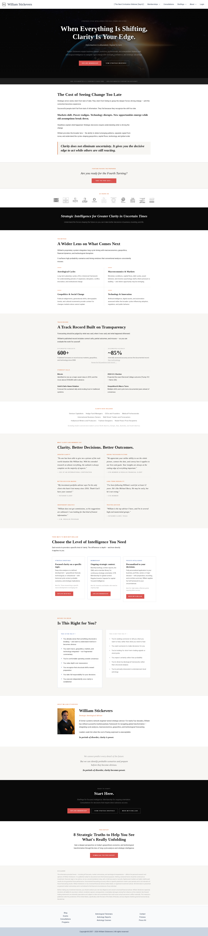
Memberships (152, 4)
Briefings (180, 4)
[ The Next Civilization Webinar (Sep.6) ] (129, 4)
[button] (159, 4)
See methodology (114, 360)
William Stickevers (19, 4)
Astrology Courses (104, 920)
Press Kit (142, 920)
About (192, 4)
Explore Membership (90, 63)
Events (65, 916)
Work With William (135, 596)
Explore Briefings (64, 593)
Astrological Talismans (104, 914)
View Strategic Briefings (116, 63)
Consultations (169, 4)
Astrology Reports (104, 917)
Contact (142, 914)
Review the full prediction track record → (104, 362)
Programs (65, 922)
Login (202, 4)
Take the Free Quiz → (104, 180)
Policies (142, 917)
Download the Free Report (104, 855)
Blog (65, 913)
